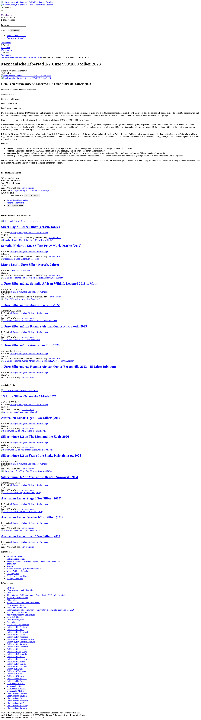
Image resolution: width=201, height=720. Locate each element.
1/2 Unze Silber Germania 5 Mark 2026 (28, 396)
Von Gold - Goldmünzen (17, 612)
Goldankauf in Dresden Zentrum (21, 642)
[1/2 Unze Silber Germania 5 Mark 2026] (19, 390)
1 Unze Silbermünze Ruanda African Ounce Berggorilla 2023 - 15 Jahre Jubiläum (58, 366)
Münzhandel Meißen (15, 691)
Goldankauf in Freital (16, 656)
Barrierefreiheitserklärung (18, 576)
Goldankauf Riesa (14, 674)
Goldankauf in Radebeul (17, 632)
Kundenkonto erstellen (16, 35)
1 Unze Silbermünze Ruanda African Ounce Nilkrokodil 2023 (44, 326)
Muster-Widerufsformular (17, 571)
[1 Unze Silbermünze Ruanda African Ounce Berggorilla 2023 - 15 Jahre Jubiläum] (37, 361)
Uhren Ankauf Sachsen (17, 708)
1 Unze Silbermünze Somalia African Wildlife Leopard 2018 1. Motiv (49, 283)
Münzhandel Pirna (14, 686)
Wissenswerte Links (15, 605)
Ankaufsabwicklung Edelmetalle (21, 615)
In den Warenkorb (32, 195)
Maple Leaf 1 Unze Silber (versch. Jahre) (30, 264)
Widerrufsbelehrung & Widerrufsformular (24, 569)
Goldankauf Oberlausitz (17, 654)
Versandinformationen (16, 556)
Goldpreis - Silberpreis (16, 607)
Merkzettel (5, 47)
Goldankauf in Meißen (16, 634)
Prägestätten (12, 622)
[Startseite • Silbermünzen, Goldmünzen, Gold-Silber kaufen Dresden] (27, 2)
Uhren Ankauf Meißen (16, 703)
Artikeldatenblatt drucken (17, 200)
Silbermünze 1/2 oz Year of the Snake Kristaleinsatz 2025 (41, 455)
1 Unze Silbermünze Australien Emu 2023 (30, 345)
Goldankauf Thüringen (16, 671)
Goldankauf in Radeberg (17, 637)
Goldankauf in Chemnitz (17, 647)
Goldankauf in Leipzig (16, 649)
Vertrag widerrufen (15, 578)
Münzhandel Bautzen (16, 683)
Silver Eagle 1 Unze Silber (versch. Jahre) (30, 227)
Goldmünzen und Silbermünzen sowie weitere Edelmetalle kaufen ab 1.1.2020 (40, 610)
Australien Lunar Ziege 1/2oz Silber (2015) (31, 498)
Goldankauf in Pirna (15, 629)
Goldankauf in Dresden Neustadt (21, 639)
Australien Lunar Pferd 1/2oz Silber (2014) (31, 536)
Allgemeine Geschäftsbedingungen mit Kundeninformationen (33, 561)
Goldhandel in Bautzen (17, 678)
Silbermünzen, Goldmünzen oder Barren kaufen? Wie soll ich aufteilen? (38, 595)
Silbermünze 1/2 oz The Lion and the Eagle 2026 (35, 436)
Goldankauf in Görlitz (16, 664)
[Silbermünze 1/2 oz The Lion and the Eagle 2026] (23, 431)
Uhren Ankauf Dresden (17, 693)
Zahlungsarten (13, 573)
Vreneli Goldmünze (15, 617)
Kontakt (10, 566)
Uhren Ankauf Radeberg (17, 705)
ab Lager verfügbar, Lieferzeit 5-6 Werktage (30, 190)
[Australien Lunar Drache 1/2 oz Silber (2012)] (22, 511)
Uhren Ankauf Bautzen (17, 696)
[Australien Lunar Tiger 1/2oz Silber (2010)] (20, 412)
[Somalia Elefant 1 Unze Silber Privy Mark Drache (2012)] (27, 240)
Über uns (10, 588)
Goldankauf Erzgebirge (17, 651)
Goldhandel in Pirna (15, 681)
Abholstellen (12, 600)
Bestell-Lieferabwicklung (17, 597)
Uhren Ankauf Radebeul (17, 701)
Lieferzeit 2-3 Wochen (20, 270)
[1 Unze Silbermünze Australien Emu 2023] (20, 339)
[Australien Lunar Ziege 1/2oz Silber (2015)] (21, 492)
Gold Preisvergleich (15, 620)
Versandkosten (28, 188)
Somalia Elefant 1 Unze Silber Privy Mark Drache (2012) (41, 245)
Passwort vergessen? (15, 38)
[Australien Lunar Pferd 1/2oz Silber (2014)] (20, 530)
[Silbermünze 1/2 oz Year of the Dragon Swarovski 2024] (26, 471)
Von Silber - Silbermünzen (18, 624)
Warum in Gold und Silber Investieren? (23, 602)
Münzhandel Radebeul (16, 688)
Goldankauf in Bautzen (17, 627)
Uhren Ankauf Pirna (15, 698)
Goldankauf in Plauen (16, 661)
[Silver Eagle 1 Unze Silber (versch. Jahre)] (20, 221)
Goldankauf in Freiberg (17, 659)
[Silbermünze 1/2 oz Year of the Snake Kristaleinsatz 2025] (27, 450)
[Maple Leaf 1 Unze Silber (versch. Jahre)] (20, 259)
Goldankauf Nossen (15, 676)
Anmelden (15, 31)
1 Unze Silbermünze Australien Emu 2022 (30, 305)
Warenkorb (6, 55)
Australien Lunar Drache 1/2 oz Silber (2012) (33, 517)
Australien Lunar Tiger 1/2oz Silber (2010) (31, 418)
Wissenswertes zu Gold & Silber (20, 590)
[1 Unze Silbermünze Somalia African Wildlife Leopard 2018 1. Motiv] (32, 278)
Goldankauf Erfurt (14, 669)
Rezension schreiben (15, 203)
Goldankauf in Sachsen (17, 644)
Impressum (11, 564)
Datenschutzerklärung (16, 559)
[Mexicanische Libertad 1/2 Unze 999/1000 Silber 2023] (26, 75)
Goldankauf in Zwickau (17, 666)
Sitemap (10, 593)
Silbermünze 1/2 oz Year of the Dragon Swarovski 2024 (39, 477)
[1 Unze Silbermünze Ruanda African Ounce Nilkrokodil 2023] (29, 320)
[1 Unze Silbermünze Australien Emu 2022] (20, 299)
